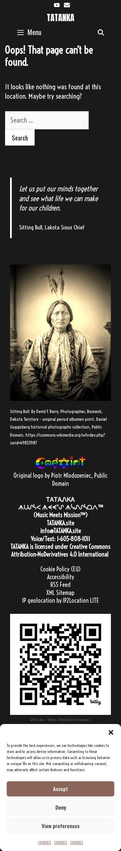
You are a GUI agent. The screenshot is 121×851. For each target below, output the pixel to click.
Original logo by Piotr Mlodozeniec (52, 475)
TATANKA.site (60, 523)
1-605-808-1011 (73, 539)
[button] (111, 732)
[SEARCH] (101, 32)
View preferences (61, 825)
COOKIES (44, 842)
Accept (60, 788)
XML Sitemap (60, 593)
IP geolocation (38, 600)
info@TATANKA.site (60, 531)
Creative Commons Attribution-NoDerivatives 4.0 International (61, 550)
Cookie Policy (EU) (60, 569)
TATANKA (60, 17)
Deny (60, 807)
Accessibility (60, 577)
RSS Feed (60, 585)
